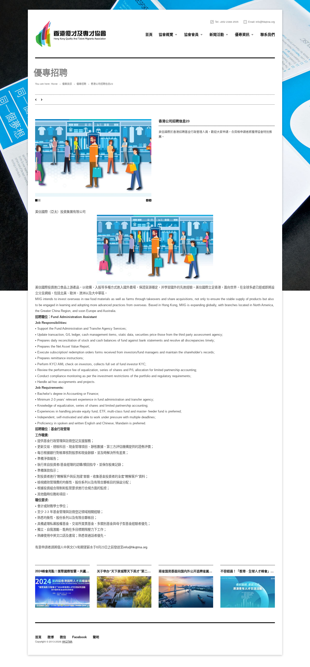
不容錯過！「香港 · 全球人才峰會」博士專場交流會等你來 (261, 571)
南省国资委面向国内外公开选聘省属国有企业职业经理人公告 (201, 571)
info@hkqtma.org (135, 547)
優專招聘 (81, 83)
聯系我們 (267, 34)
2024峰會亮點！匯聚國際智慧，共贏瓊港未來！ (68, 571)
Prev (147, 200)
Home (54, 83)
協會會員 (191, 34)
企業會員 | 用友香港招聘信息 (35, 99)
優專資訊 (242, 34)
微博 (50, 637)
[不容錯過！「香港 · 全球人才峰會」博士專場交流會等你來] (247, 592)
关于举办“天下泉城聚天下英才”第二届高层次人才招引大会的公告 (142, 571)
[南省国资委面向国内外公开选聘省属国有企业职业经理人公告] (186, 592)
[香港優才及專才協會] (71, 21)
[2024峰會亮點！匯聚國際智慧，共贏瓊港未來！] (62, 592)
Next (150, 200)
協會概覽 (166, 34)
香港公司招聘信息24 (41, 99)
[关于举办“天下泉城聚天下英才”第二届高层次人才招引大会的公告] (124, 592)
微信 (63, 637)
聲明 (96, 637)
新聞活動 (216, 34)
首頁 (149, 34)
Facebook (79, 637)
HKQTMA (67, 641)
